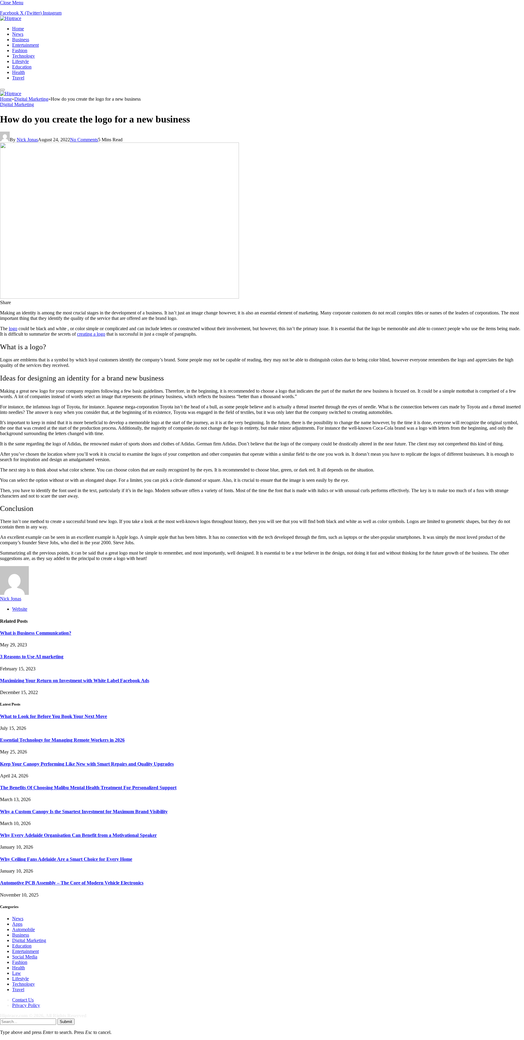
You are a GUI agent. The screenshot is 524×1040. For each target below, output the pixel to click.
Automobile (23, 929)
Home (18, 28)
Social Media (24, 956)
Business (20, 39)
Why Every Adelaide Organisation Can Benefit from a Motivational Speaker (78, 835)
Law (16, 973)
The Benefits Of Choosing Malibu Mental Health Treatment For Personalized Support (88, 787)
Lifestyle (20, 61)
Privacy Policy (26, 1005)
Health (18, 72)
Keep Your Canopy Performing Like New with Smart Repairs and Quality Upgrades (87, 764)
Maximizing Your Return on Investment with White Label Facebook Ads (74, 680)
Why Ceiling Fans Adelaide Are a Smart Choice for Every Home (66, 859)
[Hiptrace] (10, 18)
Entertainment (25, 45)
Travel (18, 77)
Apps (17, 924)
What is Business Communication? (35, 633)
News (17, 34)
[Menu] (2, 90)
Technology (23, 56)
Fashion (19, 50)
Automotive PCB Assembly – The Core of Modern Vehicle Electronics (71, 882)
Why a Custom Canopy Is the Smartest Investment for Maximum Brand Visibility (84, 811)
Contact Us (23, 999)
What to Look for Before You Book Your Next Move (53, 716)
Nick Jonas (27, 139)
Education (22, 66)
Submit (66, 1021)
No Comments (84, 139)
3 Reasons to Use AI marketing (31, 656)
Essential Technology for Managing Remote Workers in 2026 (62, 740)
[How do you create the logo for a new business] (119, 297)
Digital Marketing (17, 104)
